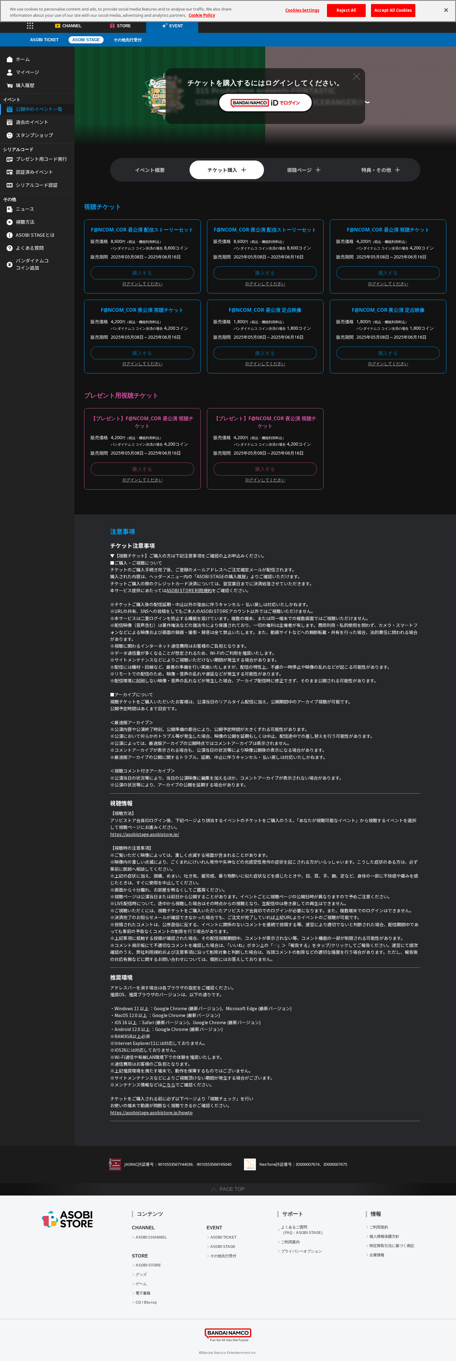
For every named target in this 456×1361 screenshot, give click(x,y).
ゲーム (141, 1284)
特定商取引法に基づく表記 (391, 1246)
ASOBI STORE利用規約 (189, 590)
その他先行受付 (128, 39)
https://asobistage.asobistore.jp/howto (151, 1112)
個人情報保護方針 (384, 1236)
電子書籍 (143, 1293)
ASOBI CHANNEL (151, 1237)
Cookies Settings (302, 10)
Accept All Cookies (393, 10)
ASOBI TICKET (44, 39)
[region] (228, 11)
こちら (168, 1084)
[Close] (446, 10)
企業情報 (376, 1255)
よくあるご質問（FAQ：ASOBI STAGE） (303, 1230)
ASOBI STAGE (86, 39)
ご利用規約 (378, 1227)
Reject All (346, 10)
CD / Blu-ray (146, 1302)
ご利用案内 (290, 1242)
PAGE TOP (232, 1189)
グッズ (141, 1274)
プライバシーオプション (301, 1251)
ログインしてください (142, 284)
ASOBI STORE (148, 1265)
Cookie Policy (202, 15)
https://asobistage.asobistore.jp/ (144, 834)
